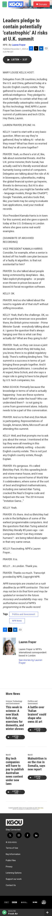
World (8, 755)
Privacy (9, 867)
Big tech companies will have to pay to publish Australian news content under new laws (15, 771)
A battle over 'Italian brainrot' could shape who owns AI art (37, 714)
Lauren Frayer (19, 44)
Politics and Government (23, 614)
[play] (4, 912)
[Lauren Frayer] (9, 646)
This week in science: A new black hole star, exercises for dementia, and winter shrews (15, 718)
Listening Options (14, 873)
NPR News (17, 621)
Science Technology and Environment (14, 702)
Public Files (11, 860)
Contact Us (11, 885)
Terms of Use (12, 848)
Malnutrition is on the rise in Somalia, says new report (37, 764)
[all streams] (48, 912)
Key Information (13, 854)
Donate (43, 4)
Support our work (14, 879)
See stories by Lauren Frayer (30, 661)
